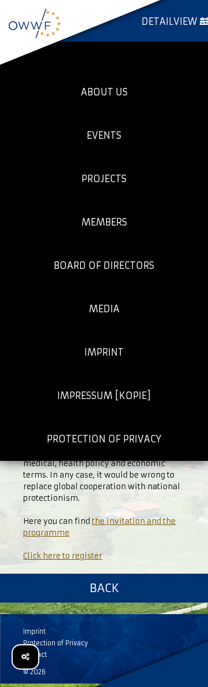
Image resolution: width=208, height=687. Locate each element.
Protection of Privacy (55, 643)
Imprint (34, 631)
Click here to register (62, 556)
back (104, 588)
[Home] (35, 23)
